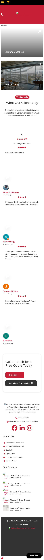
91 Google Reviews (22, 144)
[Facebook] (14, 428)
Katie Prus (7, 341)
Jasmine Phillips (10, 291)
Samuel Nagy (9, 242)
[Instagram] (30, 428)
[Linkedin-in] (22, 428)
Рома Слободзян (11, 192)
